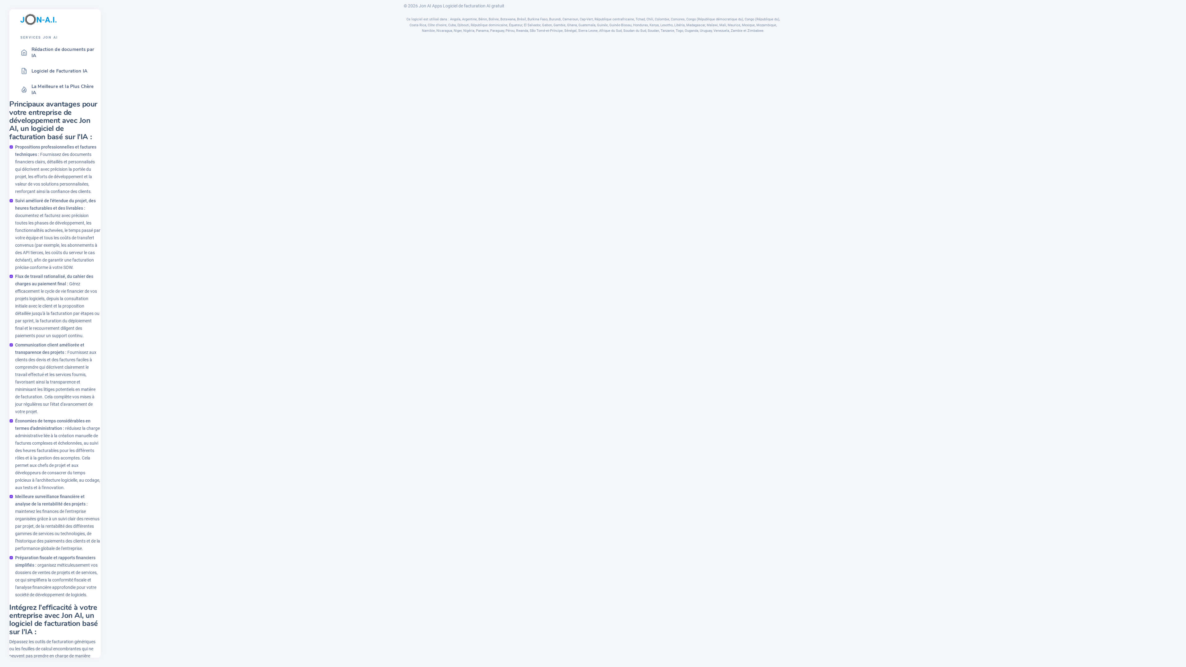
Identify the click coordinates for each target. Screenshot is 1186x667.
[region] (55, 348)
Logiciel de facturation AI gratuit (473, 5)
